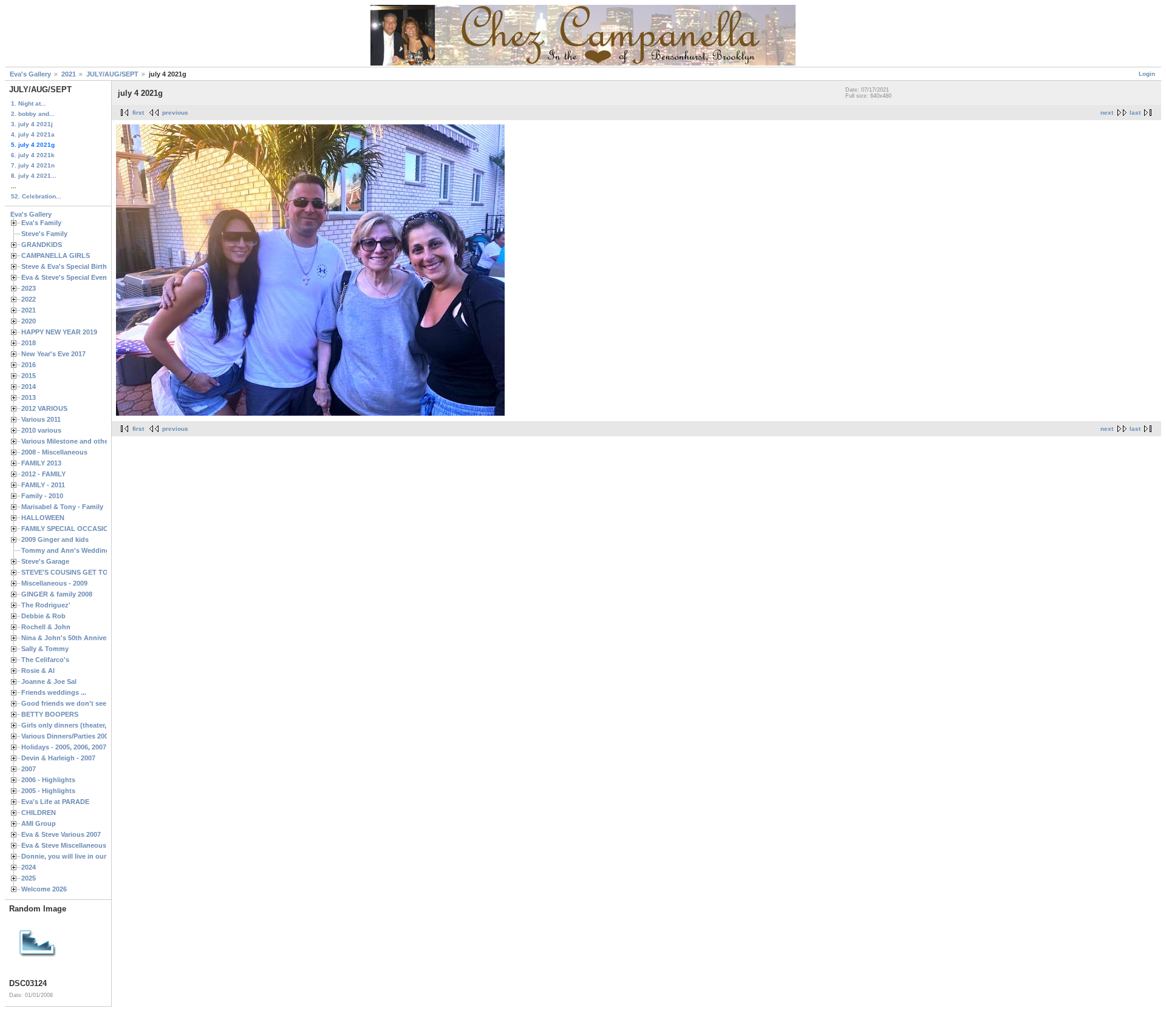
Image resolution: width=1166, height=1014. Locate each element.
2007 (28, 768)
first (138, 112)
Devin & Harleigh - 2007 (58, 758)
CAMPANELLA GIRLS (55, 255)
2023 (28, 288)
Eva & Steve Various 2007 (61, 834)
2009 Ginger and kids (55, 539)
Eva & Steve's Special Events (67, 277)
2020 (28, 321)
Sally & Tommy (45, 648)
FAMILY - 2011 (43, 484)
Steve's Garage (45, 561)
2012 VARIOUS (44, 408)
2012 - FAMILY (43, 474)
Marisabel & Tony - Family (62, 506)
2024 (28, 867)
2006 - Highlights (48, 779)
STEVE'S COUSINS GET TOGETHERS (80, 572)
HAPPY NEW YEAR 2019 (59, 332)
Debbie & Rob (43, 616)
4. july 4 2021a (33, 134)
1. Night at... (28, 103)
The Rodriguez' (45, 605)
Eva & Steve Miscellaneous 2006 (72, 845)
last (1135, 112)
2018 (28, 342)
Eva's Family (41, 222)
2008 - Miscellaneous (54, 452)
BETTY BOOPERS (49, 714)
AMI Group (38, 823)
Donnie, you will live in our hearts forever (86, 856)
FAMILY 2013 (41, 463)
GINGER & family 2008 (56, 594)
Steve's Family (44, 233)
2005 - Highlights (48, 790)
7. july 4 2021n (33, 165)
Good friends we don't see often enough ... (90, 703)
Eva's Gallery (30, 74)
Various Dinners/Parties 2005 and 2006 (81, 736)
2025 (28, 878)
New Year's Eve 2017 (53, 353)
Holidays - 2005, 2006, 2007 (63, 747)
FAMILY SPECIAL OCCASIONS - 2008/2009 (88, 528)
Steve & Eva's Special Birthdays (71, 266)
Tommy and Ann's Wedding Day (72, 550)
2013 (28, 397)
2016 (28, 364)
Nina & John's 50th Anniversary (71, 637)
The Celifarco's (45, 659)
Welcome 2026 (44, 889)
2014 (28, 386)
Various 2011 (41, 419)
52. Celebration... (36, 196)
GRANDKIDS (41, 244)
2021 (68, 74)
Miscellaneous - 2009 (54, 583)
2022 (28, 299)
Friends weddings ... (53, 692)
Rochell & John (45, 626)
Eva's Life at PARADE (55, 801)
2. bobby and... (33, 113)
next (1106, 112)
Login (1147, 73)
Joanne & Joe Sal (49, 681)
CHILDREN (38, 812)
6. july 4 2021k (33, 155)
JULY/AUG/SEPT (112, 74)
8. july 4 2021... (33, 175)
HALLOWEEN (42, 517)
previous (175, 112)
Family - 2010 (42, 495)
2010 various (41, 430)
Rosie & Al (38, 670)
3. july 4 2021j (32, 124)
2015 (28, 375)
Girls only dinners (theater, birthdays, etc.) (88, 725)
